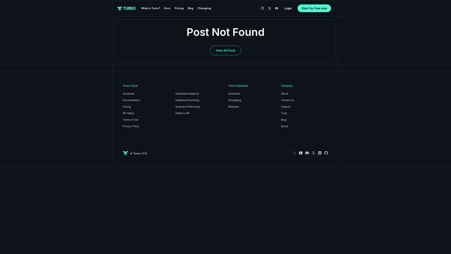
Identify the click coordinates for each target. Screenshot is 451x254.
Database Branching (187, 100)
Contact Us (287, 100)
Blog (190, 8)
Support (286, 106)
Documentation (131, 100)
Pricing (179, 8)
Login (288, 8)
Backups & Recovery (188, 106)
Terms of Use (130, 119)
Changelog (204, 8)
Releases (233, 106)
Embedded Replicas (187, 93)
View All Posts (225, 50)
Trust (284, 113)
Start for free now (314, 8)
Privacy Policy (131, 126)
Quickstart (128, 93)
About (284, 93)
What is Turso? (150, 8)
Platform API (183, 113)
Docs (167, 8)
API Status (128, 113)
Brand (284, 126)
